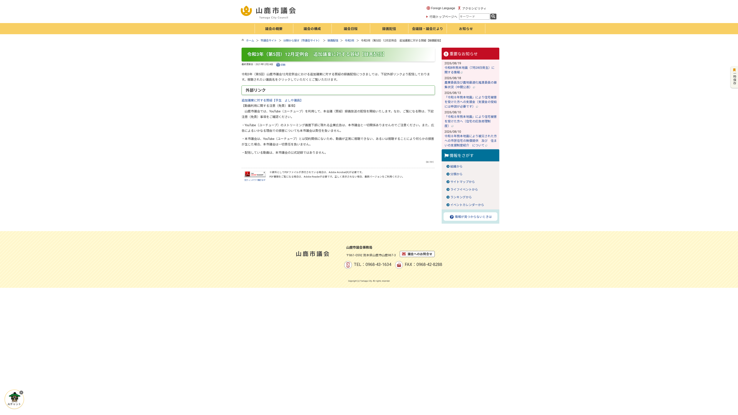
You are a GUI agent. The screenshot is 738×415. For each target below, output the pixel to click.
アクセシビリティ (474, 8)
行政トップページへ (443, 17)
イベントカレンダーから (467, 205)
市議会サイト (269, 40)
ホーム (250, 40)
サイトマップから (462, 182)
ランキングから (461, 197)
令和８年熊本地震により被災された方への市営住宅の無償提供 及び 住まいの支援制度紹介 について (471, 140)
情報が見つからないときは (473, 217)
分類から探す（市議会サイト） (302, 40)
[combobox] (474, 16)
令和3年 (349, 40)
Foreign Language (442, 8)
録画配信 (332, 40)
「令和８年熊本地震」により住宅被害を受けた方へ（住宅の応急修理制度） (471, 121)
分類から (456, 174)
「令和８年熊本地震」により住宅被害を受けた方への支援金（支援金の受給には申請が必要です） (471, 101)
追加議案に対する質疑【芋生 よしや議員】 (272, 100)
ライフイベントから (464, 189)
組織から (456, 166)
